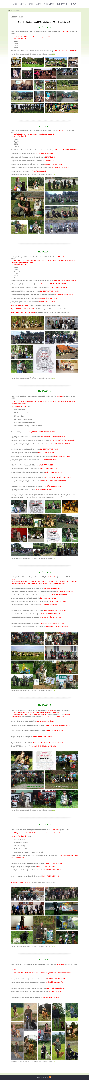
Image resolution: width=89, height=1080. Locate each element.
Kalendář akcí (62, 4)
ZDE (53, 690)
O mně (31, 4)
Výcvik (38, 4)
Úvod (15, 4)
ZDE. (54, 54)
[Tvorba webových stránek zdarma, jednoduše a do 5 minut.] (50, 1077)
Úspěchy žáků (49, 4)
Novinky (23, 4)
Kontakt (73, 4)
